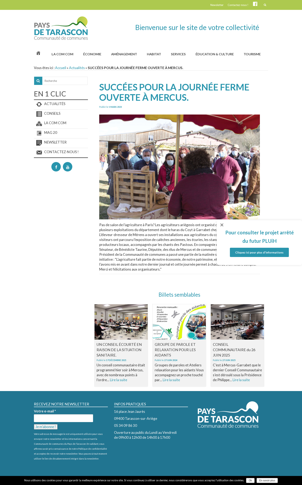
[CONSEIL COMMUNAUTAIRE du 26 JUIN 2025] (237, 322)
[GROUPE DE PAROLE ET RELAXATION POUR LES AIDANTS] (179, 322)
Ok (250, 480)
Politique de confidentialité (92, 448)
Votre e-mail (45, 411)
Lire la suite (118, 380)
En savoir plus (267, 480)
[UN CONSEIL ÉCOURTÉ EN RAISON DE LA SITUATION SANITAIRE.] (121, 322)
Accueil (60, 68)
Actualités (77, 68)
